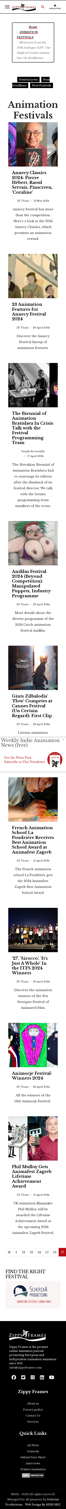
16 (54, 1252)
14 (39, 1252)
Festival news (28, 79)
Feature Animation (33, 1469)
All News (33, 1445)
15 (47, 1252)
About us (33, 1403)
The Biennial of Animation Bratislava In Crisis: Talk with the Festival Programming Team (33, 428)
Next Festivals (41, 85)
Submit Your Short (33, 1457)
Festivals (33, 1451)
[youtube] (51, 1376)
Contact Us (33, 1415)
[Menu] (7, 6)
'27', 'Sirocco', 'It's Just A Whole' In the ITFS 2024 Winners (30, 965)
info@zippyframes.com (25, 1367)
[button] (42, 7)
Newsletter (55, 8)
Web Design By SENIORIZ (42, 1504)
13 (31, 1252)
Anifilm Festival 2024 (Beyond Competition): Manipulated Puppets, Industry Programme (31, 583)
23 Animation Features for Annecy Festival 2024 (29, 311)
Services (33, 1421)
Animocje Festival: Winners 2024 (32, 1076)
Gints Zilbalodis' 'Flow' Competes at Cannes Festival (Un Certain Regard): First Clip (32, 706)
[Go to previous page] (16, 1252)
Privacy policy (33, 1409)
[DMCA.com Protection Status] (33, 1475)
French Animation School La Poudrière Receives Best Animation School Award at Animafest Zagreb (33, 840)
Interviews (33, 1463)
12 (23, 1252)
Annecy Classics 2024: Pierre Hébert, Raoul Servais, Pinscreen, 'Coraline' (32, 182)
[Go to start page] (9, 1252)
